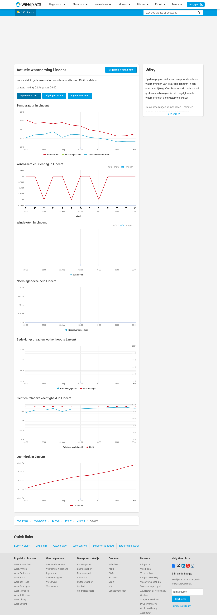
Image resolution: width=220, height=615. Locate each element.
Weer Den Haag (21, 582)
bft (122, 167)
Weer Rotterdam (22, 595)
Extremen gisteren (129, 545)
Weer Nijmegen (21, 591)
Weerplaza (145, 569)
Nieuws (141, 4)
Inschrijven (180, 599)
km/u (116, 167)
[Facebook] (173, 566)
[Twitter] (178, 566)
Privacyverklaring (149, 604)
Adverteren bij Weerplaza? (153, 591)
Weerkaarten (80, 545)
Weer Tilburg (20, 599)
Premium (177, 4)
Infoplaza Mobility (149, 577)
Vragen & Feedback (150, 599)
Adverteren (82, 577)
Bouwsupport (84, 564)
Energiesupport (84, 569)
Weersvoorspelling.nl (150, 586)
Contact (81, 586)
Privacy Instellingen (181, 606)
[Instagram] (192, 566)
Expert (159, 4)
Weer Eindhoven (22, 573)
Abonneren (145, 612)
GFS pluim (42, 545)
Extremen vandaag (103, 545)
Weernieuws (52, 586)
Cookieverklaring (148, 608)
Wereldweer (102, 4)
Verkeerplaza (146, 573)
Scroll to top (214, 609)
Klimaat (123, 4)
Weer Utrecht (20, 604)
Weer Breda (19, 577)
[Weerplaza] (28, 4)
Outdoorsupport (85, 582)
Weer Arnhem (20, 569)
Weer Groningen (22, 586)
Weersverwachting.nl (150, 582)
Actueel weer (60, 545)
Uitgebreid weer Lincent (121, 69)
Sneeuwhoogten (54, 577)
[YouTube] (188, 566)
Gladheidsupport (85, 591)
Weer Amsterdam (22, 564)
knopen (129, 167)
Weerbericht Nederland (57, 569)
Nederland (79, 4)
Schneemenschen (117, 591)
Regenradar (56, 4)
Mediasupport (84, 573)
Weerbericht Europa (55, 564)
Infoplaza (113, 564)
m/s (110, 167)
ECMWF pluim (22, 545)
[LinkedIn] (183, 566)
